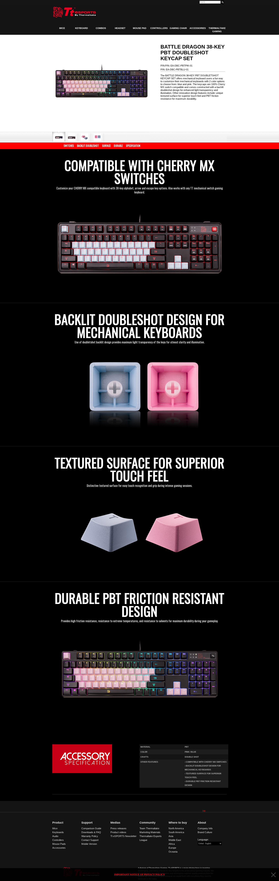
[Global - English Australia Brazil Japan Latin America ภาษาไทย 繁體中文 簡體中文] (210, 843)
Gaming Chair (178, 28)
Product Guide (65, 35)
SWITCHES (69, 146)
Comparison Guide (91, 828)
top (203, 810)
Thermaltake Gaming (217, 29)
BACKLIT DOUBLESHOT (88, 146)
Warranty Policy (89, 836)
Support (87, 822)
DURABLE (118, 146)
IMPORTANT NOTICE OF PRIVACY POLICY (139, 874)
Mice (62, 28)
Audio (55, 836)
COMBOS (101, 28)
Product (57, 822)
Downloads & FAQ (91, 832)
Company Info (205, 828)
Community (147, 822)
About (202, 822)
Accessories (198, 28)
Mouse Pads (59, 844)
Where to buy (178, 822)
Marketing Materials (150, 832)
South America (176, 832)
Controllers (159, 28)
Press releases (118, 828)
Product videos (118, 832)
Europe (172, 847)
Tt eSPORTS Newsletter (123, 836)
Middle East (175, 840)
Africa (172, 844)
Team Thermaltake (149, 828)
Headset (120, 28)
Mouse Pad (139, 28)
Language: (203, 839)
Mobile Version (89, 844)
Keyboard (81, 28)
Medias (115, 822)
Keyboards (58, 832)
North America (176, 828)
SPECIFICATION (133, 146)
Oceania (173, 851)
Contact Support (89, 840)
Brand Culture (205, 832)
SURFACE (106, 146)
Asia (171, 836)
